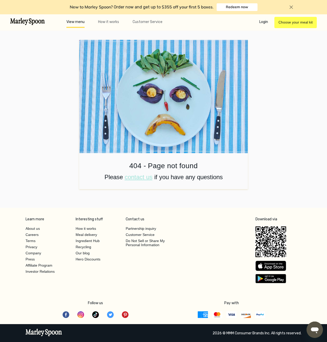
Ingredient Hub (88, 241)
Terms (31, 241)
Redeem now (237, 7)
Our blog (83, 253)
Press (30, 259)
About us (33, 228)
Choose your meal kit (295, 22)
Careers (32, 235)
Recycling (83, 247)
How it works (108, 22)
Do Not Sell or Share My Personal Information (145, 243)
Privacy (31, 247)
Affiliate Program (39, 265)
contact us (139, 177)
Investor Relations (40, 271)
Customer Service (147, 22)
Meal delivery (86, 235)
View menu (75, 22)
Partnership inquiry (141, 228)
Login (263, 22)
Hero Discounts (88, 259)
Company (33, 253)
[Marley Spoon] (44, 333)
